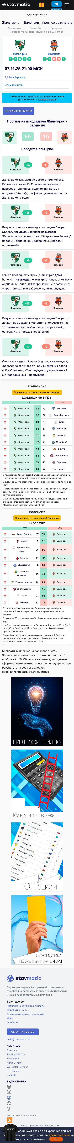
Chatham (12, 1050)
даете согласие (59, 1135)
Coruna (24, 595)
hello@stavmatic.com (18, 1039)
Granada (23, 541)
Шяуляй (61, 448)
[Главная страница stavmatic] (16, 4)
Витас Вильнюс (61, 415)
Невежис (61, 435)
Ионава (61, 469)
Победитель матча (19, 110)
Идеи (10, 1018)
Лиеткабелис (61, 455)
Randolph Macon (16, 1054)
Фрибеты (12, 1022)
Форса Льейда (24, 534)
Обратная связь (22, 1031)
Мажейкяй (61, 442)
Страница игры (14, 84)
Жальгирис (20, 54)
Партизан (61, 462)
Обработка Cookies (18, 1009)
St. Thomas (13, 1070)
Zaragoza (24, 558)
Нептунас (61, 408)
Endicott (11, 1075)
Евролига (19, 77)
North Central (14, 1062)
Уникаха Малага (23, 582)
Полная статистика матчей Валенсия (37, 518)
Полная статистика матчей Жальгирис (37, 392)
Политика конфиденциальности (25, 1005)
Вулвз (61, 422)
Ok (56, 1139)
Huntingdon (13, 1058)
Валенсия (54, 54)
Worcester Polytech (17, 1066)
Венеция (24, 602)
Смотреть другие (47, 99)
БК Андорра (24, 565)
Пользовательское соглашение (25, 1014)
